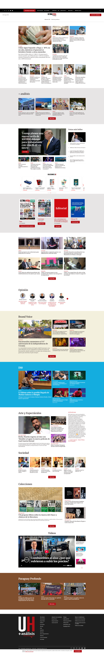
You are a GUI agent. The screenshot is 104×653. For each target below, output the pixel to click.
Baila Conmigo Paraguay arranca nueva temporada (58, 445)
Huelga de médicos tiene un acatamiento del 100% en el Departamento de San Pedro (26, 599)
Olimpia (19, 390)
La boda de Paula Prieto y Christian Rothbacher (45, 471)
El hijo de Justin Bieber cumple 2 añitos (22, 471)
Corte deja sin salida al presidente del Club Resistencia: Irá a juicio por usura (29, 273)
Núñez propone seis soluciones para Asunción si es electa (28, 252)
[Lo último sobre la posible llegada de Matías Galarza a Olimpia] (34, 380)
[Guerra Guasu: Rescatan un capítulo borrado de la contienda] (52, 589)
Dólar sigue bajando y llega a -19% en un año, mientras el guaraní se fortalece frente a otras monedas (34, 50)
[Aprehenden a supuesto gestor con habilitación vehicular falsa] (52, 243)
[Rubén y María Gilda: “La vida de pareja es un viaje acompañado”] (69, 462)
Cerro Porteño (55, 381)
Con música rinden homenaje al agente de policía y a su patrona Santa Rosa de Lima (57, 429)
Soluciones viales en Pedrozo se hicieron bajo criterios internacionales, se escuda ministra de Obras (60, 39)
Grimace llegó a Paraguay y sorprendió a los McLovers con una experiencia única (77, 350)
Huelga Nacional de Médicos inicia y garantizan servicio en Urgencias (43, 114)
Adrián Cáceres (23, 299)
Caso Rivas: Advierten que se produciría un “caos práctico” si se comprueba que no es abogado (69, 80)
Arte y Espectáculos (22, 435)
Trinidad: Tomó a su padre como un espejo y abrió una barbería (74, 598)
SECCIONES (46, 10)
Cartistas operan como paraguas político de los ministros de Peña (58, 114)
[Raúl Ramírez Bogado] (32, 295)
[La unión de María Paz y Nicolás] (58, 462)
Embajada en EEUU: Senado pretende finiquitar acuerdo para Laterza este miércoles (57, 80)
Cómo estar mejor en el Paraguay (42, 303)
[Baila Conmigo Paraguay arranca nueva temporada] (58, 438)
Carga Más (52, 278)
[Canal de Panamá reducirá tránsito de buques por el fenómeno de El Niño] (60, 159)
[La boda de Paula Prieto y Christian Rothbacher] (46, 462)
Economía (20, 46)
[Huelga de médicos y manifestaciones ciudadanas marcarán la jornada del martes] (35, 69)
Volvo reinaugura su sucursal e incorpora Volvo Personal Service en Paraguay (77, 332)
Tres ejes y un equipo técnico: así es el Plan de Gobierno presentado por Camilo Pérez (60, 332)
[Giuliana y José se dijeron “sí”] (80, 462)
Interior (19, 596)
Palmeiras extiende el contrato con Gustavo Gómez (77, 383)
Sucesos (20, 271)
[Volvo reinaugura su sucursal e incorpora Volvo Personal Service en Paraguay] (78, 324)
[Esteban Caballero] (52, 295)
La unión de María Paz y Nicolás (57, 470)
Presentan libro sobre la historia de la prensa (77, 156)
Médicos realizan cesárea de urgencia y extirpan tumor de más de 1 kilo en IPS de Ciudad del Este (77, 39)
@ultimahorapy (72, 412)
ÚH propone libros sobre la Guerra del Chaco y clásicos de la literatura (37, 516)
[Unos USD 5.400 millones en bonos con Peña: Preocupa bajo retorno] (78, 104)
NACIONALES (40, 10)
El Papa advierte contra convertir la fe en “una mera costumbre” (77, 144)
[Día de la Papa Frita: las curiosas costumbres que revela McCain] (61, 342)
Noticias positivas (55, 19)
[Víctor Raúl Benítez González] (42, 295)
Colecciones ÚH (21, 513)
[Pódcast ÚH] (78, 211)
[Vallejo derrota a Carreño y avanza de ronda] (78, 392)
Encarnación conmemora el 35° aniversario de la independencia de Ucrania (33, 344)
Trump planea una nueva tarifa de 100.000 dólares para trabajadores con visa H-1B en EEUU (32, 140)
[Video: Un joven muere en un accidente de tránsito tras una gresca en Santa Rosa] (52, 263)
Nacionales (72, 36)
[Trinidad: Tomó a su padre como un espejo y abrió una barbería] (75, 589)
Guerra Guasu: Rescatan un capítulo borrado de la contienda (51, 598)
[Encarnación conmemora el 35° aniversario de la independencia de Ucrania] (34, 329)
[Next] (67, 299)
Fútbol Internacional (73, 381)
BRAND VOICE (78, 10)
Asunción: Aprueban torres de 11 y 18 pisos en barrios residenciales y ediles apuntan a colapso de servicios (80, 80)
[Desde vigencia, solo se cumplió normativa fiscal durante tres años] (26, 104)
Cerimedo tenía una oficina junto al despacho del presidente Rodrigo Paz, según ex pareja (36, 167)
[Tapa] (27, 213)
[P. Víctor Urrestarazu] (61, 295)
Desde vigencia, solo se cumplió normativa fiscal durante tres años (26, 114)
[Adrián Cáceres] (22, 295)
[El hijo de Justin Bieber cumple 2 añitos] (23, 462)
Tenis (71, 398)
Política (54, 36)
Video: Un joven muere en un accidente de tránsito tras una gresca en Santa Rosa (51, 274)
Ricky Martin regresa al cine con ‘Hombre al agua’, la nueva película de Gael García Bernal (34, 439)
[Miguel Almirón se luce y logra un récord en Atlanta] (61, 392)
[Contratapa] (44, 212)
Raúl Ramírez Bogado (32, 300)
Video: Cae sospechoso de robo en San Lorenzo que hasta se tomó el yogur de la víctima (75, 274)
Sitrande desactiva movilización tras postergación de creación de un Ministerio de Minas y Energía (74, 253)
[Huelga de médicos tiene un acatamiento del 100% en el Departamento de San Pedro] (29, 589)
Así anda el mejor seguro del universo (23, 302)
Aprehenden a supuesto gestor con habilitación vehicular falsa (51, 252)
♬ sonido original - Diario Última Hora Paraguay (76, 440)
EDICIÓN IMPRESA (95, 14)
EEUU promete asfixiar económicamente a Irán (23, 166)
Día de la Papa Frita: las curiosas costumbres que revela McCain (60, 350)
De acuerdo (77, 651)
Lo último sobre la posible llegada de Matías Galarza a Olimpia (33, 394)
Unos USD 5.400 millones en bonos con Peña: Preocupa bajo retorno (77, 114)
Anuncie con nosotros (57, 617)
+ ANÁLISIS (54, 10)
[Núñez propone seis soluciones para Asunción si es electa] (29, 243)
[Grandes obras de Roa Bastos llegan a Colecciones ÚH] (75, 513)
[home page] (26, 627)
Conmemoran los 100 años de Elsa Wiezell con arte (34, 471)
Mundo (23, 131)
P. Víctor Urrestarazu (62, 300)
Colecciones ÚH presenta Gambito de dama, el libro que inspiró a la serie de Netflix (74, 503)
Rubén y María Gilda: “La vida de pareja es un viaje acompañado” (68, 471)
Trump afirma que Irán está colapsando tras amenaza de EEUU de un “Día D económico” (48, 167)
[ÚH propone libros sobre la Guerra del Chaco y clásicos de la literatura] (40, 499)
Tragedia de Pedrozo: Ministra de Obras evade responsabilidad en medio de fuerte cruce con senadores (46, 80)
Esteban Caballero (52, 300)
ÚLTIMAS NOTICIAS (29, 10)
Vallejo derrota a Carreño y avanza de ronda (76, 400)
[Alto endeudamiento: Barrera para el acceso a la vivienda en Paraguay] (61, 213)
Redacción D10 (72, 385)
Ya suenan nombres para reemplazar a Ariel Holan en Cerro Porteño (59, 383)
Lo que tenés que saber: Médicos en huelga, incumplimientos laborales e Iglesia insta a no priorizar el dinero (77, 151)
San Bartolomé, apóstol (61, 303)
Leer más (58, 226)
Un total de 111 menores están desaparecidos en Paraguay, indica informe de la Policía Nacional (22, 80)
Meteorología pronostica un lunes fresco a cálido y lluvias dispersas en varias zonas (77, 160)
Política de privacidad (29, 651)
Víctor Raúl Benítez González (42, 300)
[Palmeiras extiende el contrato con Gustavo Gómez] (78, 375)
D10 (58, 10)
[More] (66, 11)
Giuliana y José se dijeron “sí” (79, 470)
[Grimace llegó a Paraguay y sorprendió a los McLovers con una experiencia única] (78, 342)
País (36, 111)
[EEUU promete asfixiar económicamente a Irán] (24, 159)
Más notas (41, 223)
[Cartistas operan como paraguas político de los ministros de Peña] (61, 104)
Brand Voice (20, 339)
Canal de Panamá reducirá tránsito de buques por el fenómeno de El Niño (60, 166)
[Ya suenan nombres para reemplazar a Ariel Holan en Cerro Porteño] (61, 375)
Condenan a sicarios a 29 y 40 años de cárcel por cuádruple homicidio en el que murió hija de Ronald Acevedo (60, 57)
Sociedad (20, 468)
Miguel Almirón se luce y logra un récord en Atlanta (60, 400)
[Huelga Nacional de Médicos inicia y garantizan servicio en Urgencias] (43, 104)
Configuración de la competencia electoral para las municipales (52, 304)
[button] (83, 185)
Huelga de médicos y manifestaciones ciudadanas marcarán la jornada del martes (35, 80)
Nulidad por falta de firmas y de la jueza (77, 147)
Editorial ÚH (47, 19)
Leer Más (25, 151)
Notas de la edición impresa (27, 226)
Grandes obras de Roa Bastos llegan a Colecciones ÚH (75, 522)
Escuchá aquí (75, 222)
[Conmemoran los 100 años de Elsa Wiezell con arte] (35, 462)
